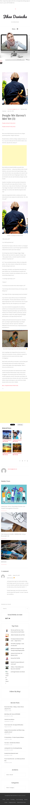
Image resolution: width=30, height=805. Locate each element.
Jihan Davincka (15, 16)
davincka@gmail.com (14, 109)
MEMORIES (3, 561)
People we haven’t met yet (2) (8, 126)
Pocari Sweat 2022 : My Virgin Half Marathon (13, 724)
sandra (9, 575)
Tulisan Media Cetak (21, 802)
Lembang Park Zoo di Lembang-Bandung (13, 748)
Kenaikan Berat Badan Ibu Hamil (11, 753)
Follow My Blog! (15, 691)
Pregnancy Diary (12, 802)
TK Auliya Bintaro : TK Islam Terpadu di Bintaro (14, 737)
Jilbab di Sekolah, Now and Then (18, 635)
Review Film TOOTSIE (15, 658)
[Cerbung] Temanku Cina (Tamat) (18, 671)
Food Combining (19, 799)
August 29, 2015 (16, 575)
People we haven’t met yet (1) (8, 123)
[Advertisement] (14, 155)
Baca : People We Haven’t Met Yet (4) (10, 385)
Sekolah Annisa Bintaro (9, 719)
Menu (13, 29)
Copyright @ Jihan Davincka (11, 795)
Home (4, 799)
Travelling (12, 799)
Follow (21, 424)
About (7, 799)
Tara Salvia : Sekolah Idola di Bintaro (12, 742)
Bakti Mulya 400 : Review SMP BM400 (12, 714)
